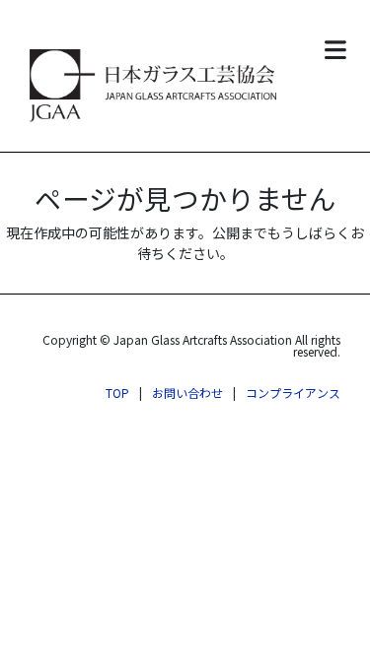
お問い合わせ (187, 392)
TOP (117, 392)
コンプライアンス (293, 392)
